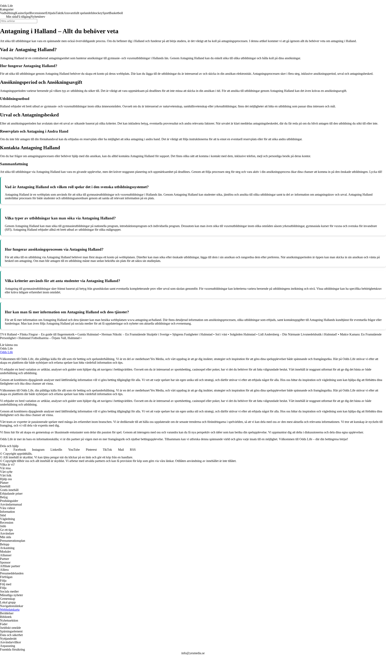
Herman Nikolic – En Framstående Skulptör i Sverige (135, 334)
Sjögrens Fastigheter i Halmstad (192, 334)
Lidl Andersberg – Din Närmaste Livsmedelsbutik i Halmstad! (297, 334)
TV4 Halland (8, 334)
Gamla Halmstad (88, 334)
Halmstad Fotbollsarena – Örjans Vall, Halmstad (49, 338)
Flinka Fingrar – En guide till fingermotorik (47, 334)
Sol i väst (221, 334)
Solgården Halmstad (243, 334)
